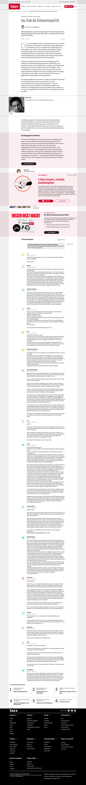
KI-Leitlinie (72, 774)
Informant (46, 776)
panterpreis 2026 (65, 729)
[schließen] (75, 175)
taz (14, 710)
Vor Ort (46, 744)
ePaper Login (30, 766)
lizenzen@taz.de (19, 776)
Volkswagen (30, 725)
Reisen (11, 762)
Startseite (12, 11)
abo (62, 718)
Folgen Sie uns (64, 710)
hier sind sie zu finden (36, 247)
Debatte (24, 11)
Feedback (29, 761)
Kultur (11, 725)
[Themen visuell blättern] (62, 6)
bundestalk (12, 742)
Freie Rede (12, 751)
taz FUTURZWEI (65, 745)
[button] (75, 6)
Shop (11, 766)
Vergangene (47, 748)
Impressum (59, 776)
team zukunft (30, 742)
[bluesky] (72, 711)
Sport (11, 727)
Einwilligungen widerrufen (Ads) (52, 778)
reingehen (12, 753)
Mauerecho (12, 748)
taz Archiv (63, 749)
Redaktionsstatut (54, 774)
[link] (23, 6)
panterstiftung (64, 727)
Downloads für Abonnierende (34, 768)
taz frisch (29, 744)
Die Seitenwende (48, 723)
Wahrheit (12, 733)
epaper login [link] (72, 1)
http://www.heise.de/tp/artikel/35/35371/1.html (38, 533)
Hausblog (46, 720)
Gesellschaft (18, 11)
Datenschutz (53, 776)
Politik (11, 718)
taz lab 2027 (47, 751)
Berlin (11, 729)
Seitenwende (68, 776)
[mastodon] (69, 711)
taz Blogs (63, 742)
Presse (45, 727)
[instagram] (75, 711)
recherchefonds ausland (67, 725)
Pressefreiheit (30, 723)
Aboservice (30, 764)
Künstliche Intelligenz (32, 720)
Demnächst (47, 742)
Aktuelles (46, 718)
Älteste (63, 239)
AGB (64, 776)
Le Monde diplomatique (67, 747)
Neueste (59, 239)
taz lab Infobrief (31, 748)
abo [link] (60, 1)
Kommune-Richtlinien (64, 774)
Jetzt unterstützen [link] (28, 163)
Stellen (46, 725)
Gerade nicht (70, 175)
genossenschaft (65, 720)
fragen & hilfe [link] (27, 1)
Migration (29, 718)
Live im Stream (47, 746)
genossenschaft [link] (65, 1)
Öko (11, 720)
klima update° (13, 746)
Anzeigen (12, 768)
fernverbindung (13, 744)
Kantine (12, 764)
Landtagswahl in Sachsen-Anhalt (33, 728)
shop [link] (22, 1)
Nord (11, 731)
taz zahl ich (64, 723)
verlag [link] (11, 1)
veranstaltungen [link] (16, 1)
